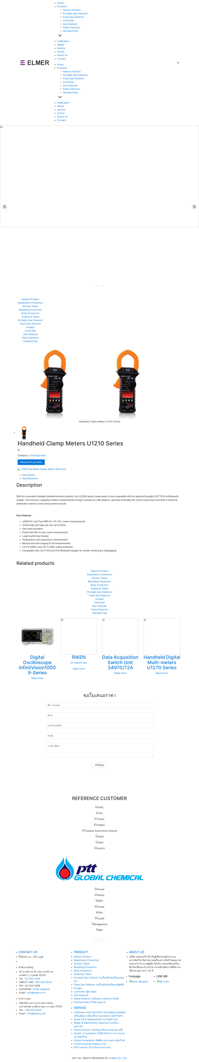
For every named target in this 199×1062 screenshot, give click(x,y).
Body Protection (30, 313)
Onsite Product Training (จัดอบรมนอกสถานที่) (98, 1029)
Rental (60, 44)
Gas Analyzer (70, 23)
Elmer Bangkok (41, 989)
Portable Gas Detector (75, 13)
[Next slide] (194, 206)
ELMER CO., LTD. (118, 1057)
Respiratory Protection (30, 302)
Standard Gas (70, 30)
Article (60, 51)
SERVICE (80, 1008)
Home (60, 2)
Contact (61, 58)
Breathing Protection (30, 309)
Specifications (30, 478)
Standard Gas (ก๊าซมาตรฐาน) (90, 1002)
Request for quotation (31, 462)
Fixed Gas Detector (73, 16)
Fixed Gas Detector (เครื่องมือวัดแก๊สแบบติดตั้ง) (99, 984)
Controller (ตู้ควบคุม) (85, 991)
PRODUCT (81, 952)
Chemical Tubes (30, 316)
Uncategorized (37, 455)
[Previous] (96, 939)
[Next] (102, 939)
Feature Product (72, 9)
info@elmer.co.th (36, 992)
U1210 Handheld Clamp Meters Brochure (43, 469)
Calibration (63, 41)
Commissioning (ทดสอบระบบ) (90, 1043)
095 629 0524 (43, 982)
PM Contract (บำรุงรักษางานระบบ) (92, 1047)
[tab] (96, 285)
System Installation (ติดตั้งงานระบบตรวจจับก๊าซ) (99, 1040)
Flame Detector (71, 27)
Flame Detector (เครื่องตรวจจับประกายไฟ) (96, 998)
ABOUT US (136, 952)
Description (28, 474)
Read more (37, 678)
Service (61, 48)
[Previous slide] (4, 206)
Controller (68, 20)
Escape (30, 327)
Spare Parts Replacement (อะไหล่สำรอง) (96, 1019)
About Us (62, 55)
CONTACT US (28, 952)
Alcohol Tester (30, 306)
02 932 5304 (32, 978)
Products (62, 6)
